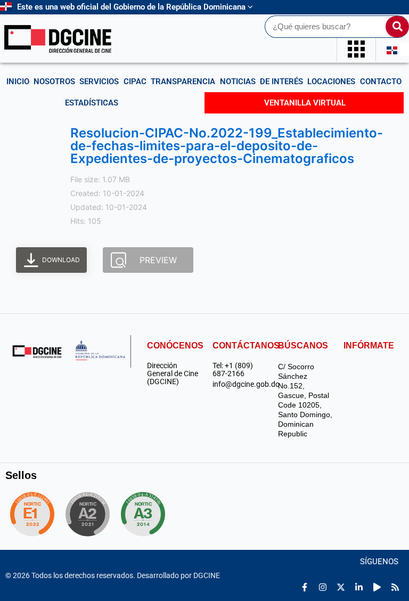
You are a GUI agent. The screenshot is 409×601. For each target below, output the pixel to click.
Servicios (99, 81)
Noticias (238, 81)
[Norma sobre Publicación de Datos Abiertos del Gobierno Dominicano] (147, 514)
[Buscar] (397, 26)
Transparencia (183, 81)
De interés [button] (281, 81)
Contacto (381, 81)
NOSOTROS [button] (54, 81)
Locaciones (331, 81)
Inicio (17, 81)
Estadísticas (91, 103)
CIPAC (135, 81)
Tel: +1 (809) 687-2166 (232, 370)
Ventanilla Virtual (305, 103)
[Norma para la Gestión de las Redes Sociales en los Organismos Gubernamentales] (32, 514)
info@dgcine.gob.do (239, 384)
